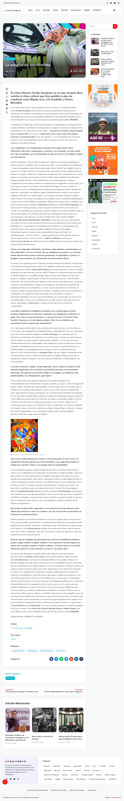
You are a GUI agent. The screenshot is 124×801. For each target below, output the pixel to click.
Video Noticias (81, 779)
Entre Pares (74, 775)
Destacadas (56, 766)
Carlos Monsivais (18, 651)
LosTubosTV (97, 10)
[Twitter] (111, 3)
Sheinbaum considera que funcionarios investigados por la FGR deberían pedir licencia (17, 737)
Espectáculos (76, 10)
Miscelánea (11, 59)
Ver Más (10, 678)
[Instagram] (118, 3)
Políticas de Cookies (77, 790)
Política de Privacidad (59, 790)
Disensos (65, 775)
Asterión (87, 770)
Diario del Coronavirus (51, 775)
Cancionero (96, 770)
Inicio (30, 10)
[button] (114, 10)
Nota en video (67, 770)
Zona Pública (48, 779)
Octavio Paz (60, 651)
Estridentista (32, 651)
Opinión (87, 10)
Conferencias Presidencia (97, 779)
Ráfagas (57, 779)
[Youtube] (114, 3)
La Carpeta (102, 766)
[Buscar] (115, 26)
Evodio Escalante (47, 651)
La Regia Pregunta (87, 775)
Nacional (46, 10)
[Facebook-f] (107, 3)
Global (55, 10)
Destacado (67, 766)
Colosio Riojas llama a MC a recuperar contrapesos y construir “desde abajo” (107, 72)
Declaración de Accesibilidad (38, 790)
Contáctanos (92, 790)
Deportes (64, 10)
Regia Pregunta (68, 779)
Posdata (111, 766)
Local (38, 10)
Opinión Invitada (110, 775)
